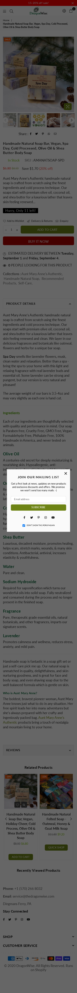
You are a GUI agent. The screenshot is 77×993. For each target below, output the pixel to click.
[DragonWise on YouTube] (52, 517)
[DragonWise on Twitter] (31, 517)
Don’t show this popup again (41, 525)
